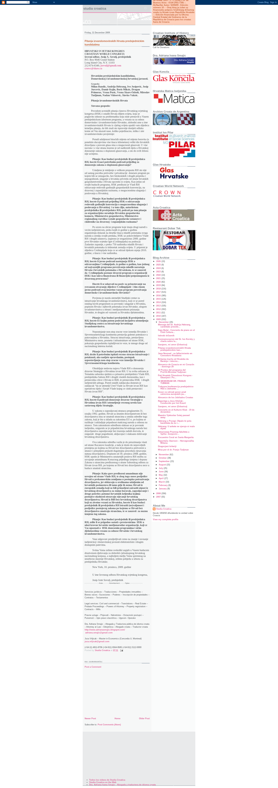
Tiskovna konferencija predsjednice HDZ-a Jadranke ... (175, 387)
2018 (158, 288)
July (161, 468)
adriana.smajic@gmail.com (99, 632)
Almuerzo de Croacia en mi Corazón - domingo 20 (176, 365)
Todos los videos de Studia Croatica (107, 780)
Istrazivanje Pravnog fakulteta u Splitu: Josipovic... (173, 433)
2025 (158, 264)
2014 (158, 302)
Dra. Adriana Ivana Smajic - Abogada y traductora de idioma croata (122, 784)
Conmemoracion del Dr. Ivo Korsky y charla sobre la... (176, 340)
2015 (158, 299)
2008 (158, 493)
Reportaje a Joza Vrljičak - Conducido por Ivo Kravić (172, 402)
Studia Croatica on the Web (102, 782)
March (162, 482)
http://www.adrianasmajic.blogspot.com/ (105, 630)
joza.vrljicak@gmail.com (97, 641)
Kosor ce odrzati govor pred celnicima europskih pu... (172, 393)
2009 (158, 319)
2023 (158, 271)
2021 (158, 278)
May (161, 475)
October (163, 458)
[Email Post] (121, 650)
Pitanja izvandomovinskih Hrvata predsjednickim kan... (174, 349)
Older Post (144, 718)
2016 (158, 295)
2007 (158, 497)
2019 (158, 285)
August (163, 464)
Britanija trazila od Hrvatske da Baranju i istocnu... (173, 360)
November (164, 454)
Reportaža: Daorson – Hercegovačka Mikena (176, 442)
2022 (158, 275)
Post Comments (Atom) (109, 724)
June (161, 471)
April (161, 478)
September (164, 461)
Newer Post (90, 718)
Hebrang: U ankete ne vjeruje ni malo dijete (176, 427)
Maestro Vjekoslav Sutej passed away (174, 416)
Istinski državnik (166, 335)
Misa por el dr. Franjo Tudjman (173, 449)
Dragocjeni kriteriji (167, 446)
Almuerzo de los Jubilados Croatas (175, 397)
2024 (158, 268)
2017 (158, 292)
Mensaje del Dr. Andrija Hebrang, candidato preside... (174, 325)
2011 (158, 312)
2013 (158, 305)
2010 (158, 316)
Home (117, 718)
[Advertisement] (117, 692)
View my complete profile (165, 519)
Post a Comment (93, 667)
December (164, 322)
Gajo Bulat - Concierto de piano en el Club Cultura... (176, 331)
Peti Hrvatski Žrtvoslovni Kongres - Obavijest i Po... (175, 376)
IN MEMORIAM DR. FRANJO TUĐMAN (172, 382)
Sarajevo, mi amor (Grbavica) (172, 344)
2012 (158, 309)
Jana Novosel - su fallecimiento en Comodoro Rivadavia (175, 354)
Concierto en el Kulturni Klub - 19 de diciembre (176, 411)
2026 (158, 261)
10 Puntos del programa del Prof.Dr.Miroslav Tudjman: (172, 371)
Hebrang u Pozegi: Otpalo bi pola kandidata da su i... (174, 422)
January (163, 488)
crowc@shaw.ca (93, 68)
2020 (158, 282)
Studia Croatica (94, 8)
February (163, 485)
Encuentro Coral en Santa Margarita (176, 437)
